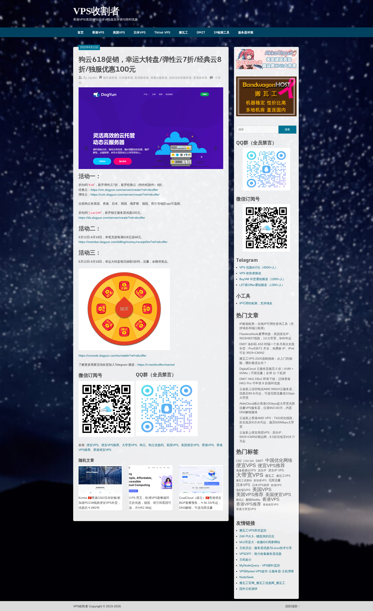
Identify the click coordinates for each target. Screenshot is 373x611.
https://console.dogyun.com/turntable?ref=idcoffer (112, 355)
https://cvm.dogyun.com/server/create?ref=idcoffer (125, 194)
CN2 (239, 461)
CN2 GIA (248, 461)
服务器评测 (245, 32)
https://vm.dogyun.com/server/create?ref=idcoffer (124, 189)
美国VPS (119, 32)
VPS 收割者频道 (250, 273)
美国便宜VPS (190, 445)
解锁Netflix (253, 499)
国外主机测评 (248, 588)
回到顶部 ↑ (292, 606)
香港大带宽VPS (246, 509)
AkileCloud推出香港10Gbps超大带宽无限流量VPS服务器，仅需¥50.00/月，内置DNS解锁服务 (267, 408)
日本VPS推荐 (260, 485)
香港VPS (98, 32)
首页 (80, 32)
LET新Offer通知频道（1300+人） (262, 285)
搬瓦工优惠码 (244, 480)
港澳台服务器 (158, 77)
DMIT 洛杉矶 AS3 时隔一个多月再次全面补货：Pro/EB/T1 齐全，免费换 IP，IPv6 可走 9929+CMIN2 (266, 348)
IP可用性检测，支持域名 (255, 303)
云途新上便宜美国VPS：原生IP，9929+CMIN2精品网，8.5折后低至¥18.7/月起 (267, 437)
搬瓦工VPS (283, 475)
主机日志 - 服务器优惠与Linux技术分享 (265, 548)
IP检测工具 (221, 32)
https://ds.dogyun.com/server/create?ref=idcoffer (112, 217)
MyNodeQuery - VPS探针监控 (259, 565)
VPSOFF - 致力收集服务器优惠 (260, 553)
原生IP (262, 470)
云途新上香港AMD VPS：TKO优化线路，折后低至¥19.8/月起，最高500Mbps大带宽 (267, 422)
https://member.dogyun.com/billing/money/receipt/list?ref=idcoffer (123, 242)
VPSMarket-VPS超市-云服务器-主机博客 (266, 571)
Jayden (92, 77)
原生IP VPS (276, 470)
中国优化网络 (278, 460)
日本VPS (140, 32)
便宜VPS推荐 (110, 445)
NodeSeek (246, 577)
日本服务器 (126, 77)
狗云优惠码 (156, 445)
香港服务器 (200, 77)
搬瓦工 (183, 32)
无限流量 (275, 480)
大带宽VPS (129, 445)
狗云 (143, 445)
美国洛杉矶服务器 (180, 77)
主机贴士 (245, 559)
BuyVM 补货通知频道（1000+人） (262, 279)
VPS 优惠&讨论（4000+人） (258, 267)
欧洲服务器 (142, 77)
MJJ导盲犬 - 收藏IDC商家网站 (259, 542)
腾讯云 (240, 499)
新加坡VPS (260, 480)
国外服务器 (110, 77)
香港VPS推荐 (248, 504)
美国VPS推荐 (249, 494)
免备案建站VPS (246, 470)
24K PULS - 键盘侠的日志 (256, 536)
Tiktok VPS (162, 32)
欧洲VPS (276, 485)
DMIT (201, 32)
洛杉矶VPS (243, 490)
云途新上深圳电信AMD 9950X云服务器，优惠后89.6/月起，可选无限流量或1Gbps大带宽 (267, 393)
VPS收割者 (96, 11)
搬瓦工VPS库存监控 (252, 530)
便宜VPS (92, 445)
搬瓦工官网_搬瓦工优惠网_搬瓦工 (262, 583)
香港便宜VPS (102, 449)
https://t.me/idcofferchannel (156, 364)
